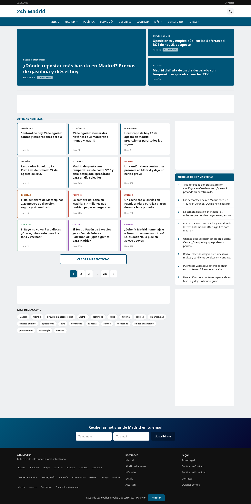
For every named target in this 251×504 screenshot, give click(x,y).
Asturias (58, 467)
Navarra (33, 487)
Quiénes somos (191, 484)
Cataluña (63, 477)
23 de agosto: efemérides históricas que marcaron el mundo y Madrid (91, 136)
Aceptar (156, 497)
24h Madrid (31, 11)
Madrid (70, 21)
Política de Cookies (193, 466)
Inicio (55, 21)
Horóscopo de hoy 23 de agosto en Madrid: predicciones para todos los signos (143, 138)
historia (126, 316)
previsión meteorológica (60, 316)
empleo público (27, 323)
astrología (44, 330)
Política (89, 21)
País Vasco (46, 487)
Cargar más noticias (93, 259)
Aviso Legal (188, 460)
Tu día (192, 21)
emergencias (157, 316)
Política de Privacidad (194, 472)
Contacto (229, 2)
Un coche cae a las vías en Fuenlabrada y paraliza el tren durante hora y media (145, 203)
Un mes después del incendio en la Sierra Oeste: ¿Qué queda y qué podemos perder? (204, 242)
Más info (141, 497)
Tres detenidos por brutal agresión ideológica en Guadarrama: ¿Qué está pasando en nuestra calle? (202, 188)
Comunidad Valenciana (67, 487)
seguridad (98, 316)
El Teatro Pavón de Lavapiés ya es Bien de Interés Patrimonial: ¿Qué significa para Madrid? (92, 235)
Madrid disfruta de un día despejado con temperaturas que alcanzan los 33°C (184, 72)
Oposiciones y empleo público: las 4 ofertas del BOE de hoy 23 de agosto (189, 43)
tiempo (37, 316)
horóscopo (122, 323)
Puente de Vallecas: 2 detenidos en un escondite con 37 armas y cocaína (202, 267)
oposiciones (48, 323)
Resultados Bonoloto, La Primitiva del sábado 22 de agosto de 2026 (39, 170)
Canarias (83, 467)
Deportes (125, 21)
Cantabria (97, 467)
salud (112, 316)
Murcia (21, 487)
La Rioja (104, 477)
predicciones (26, 330)
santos (107, 323)
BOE (63, 323)
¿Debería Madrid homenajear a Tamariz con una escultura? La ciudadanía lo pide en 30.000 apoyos (144, 235)
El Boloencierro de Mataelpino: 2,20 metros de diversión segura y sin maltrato (42, 203)
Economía (106, 21)
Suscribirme (163, 436)
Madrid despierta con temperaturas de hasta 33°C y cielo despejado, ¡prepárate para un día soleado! (93, 171)
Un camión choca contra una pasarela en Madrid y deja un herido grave (144, 170)
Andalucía (34, 467)
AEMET (82, 316)
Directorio (175, 21)
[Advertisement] (125, 104)
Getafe (129, 478)
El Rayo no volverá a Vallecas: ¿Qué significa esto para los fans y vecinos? (41, 233)
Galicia (92, 477)
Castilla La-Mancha (27, 477)
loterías (60, 330)
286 (105, 273)
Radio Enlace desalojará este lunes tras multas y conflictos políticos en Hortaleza (204, 255)
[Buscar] (230, 11)
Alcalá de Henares (136, 466)
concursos (76, 323)
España (21, 467)
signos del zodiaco (144, 323)
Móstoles (131, 472)
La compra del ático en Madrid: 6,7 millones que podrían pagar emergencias (92, 203)
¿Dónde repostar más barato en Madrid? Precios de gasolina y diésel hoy (79, 68)
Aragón (46, 467)
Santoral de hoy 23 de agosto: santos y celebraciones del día (41, 135)
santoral (92, 323)
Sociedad (143, 21)
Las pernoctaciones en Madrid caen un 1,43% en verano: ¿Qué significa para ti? (204, 201)
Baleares (70, 467)
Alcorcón (131, 484)
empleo (140, 316)
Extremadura (78, 477)
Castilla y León (48, 477)
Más (157, 21)
